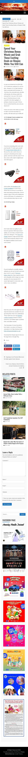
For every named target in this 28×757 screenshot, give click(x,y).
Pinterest (8, 349)
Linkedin (16, 349)
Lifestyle (6, 45)
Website (5, 492)
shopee (7, 340)
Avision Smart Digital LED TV (13, 150)
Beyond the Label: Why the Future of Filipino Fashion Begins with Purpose (14, 442)
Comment (5, 460)
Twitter (17, 345)
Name (4, 479)
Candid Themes (19, 754)
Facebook (8, 345)
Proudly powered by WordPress (11, 752)
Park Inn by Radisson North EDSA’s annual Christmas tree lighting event (15, 366)
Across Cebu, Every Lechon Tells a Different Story (13, 395)
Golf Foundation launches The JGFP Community (13, 419)
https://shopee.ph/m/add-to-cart (12, 331)
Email (4, 485)
